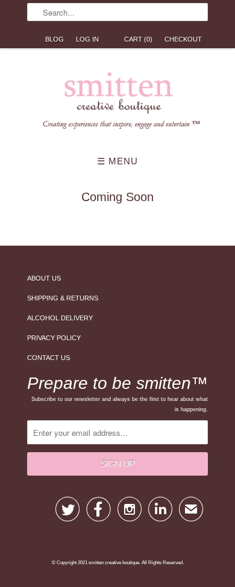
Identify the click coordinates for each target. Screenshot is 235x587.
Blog (54, 39)
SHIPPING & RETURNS (62, 298)
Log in (87, 39)
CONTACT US (48, 357)
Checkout (183, 39)
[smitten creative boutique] (117, 103)
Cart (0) (138, 39)
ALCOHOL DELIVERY (60, 317)
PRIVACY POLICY (54, 337)
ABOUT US (44, 278)
